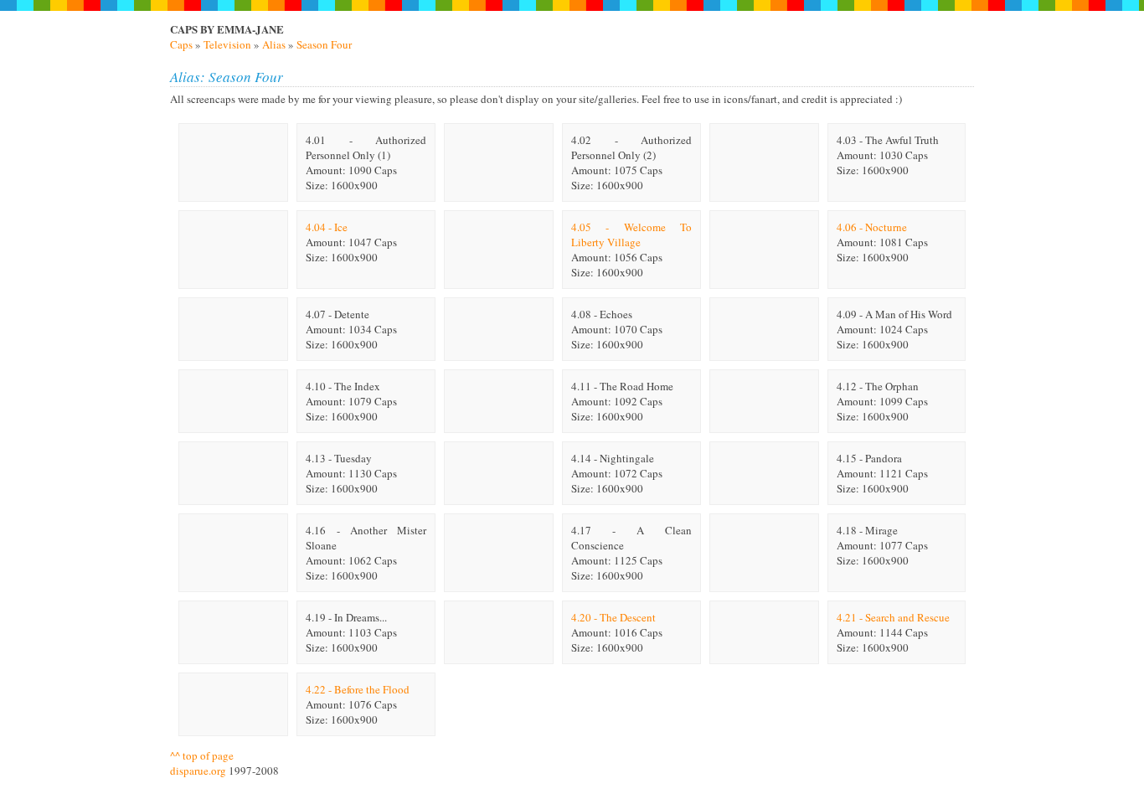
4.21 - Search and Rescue (893, 617)
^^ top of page (202, 755)
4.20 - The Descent (613, 617)
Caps (181, 44)
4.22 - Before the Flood (358, 689)
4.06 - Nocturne (872, 227)
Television (227, 44)
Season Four (324, 44)
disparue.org (198, 770)
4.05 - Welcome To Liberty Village (631, 234)
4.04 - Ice (327, 227)
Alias (274, 44)
